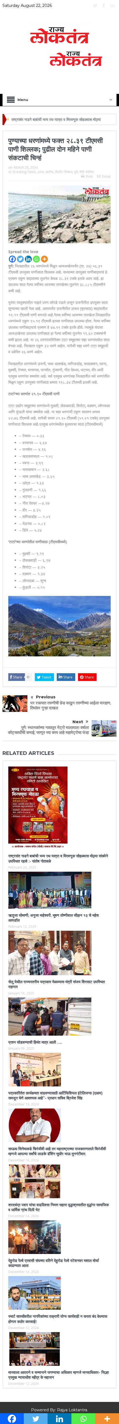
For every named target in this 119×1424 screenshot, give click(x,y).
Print (89, 176)
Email (106, 176)
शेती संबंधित (86, 171)
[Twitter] (20, 259)
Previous (46, 696)
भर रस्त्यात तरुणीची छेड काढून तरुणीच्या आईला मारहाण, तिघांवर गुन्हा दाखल (70, 705)
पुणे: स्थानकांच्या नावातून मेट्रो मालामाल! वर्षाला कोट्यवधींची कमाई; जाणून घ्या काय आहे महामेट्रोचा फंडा (48, 730)
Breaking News (24, 171)
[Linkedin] (28, 259)
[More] (44, 259)
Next (78, 721)
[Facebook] (12, 259)
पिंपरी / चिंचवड (64, 171)
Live (41, 171)
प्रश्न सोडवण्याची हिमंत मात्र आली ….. (35, 1042)
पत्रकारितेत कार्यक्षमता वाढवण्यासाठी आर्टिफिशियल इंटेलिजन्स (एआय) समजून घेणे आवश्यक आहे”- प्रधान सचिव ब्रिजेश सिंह (55, 1096)
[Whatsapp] (36, 259)
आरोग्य (49, 171)
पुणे (76, 171)
